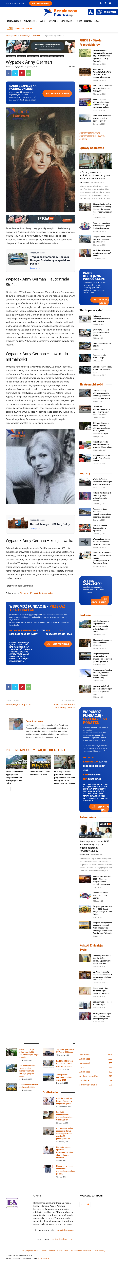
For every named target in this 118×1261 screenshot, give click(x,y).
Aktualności (29, 21)
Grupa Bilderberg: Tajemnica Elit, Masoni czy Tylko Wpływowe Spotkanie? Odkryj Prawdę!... (102, 56)
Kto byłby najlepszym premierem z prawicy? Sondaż (102, 253)
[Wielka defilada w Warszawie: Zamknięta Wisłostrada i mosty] (85, 482)
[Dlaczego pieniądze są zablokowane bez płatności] (85, 643)
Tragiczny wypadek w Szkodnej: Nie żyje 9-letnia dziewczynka (102, 225)
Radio (42, 21)
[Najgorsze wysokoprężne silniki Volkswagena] (85, 319)
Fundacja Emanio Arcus (58, 1250)
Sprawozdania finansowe (81, 1250)
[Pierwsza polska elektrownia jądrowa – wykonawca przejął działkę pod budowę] (85, 102)
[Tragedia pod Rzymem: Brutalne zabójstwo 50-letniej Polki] (85, 239)
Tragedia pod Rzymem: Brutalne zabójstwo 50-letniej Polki (102, 239)
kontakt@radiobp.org (62, 1239)
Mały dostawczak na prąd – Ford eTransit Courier (101, 458)
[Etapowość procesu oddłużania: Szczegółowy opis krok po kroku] (48, 1169)
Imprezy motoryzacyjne (89, 132)
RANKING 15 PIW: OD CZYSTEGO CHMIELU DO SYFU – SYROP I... (64, 1063)
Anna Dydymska (16, 67)
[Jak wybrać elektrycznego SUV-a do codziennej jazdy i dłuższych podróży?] (85, 409)
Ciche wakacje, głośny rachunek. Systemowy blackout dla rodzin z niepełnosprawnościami (102, 209)
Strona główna (14, 21)
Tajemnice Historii (56, 56)
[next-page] (12, 789)
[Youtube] (110, 3)
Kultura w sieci (33, 56)
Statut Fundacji (99, 1250)
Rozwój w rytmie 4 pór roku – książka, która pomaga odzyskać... (102, 1016)
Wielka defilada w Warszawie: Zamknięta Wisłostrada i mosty (102, 481)
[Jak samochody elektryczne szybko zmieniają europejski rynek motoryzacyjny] (85, 393)
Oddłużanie (98, 602)
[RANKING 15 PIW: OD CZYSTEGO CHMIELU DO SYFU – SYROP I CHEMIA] (48, 1064)
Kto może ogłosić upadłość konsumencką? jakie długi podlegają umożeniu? (64, 1152)
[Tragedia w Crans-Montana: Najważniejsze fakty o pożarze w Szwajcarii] (85, 512)
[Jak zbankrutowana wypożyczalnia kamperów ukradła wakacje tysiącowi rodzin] (16, 762)
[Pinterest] (22, 73)
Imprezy (84, 473)
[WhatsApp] (28, 73)
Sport (79, 21)
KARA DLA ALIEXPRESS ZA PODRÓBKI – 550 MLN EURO (102, 88)
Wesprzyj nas (60, 644)
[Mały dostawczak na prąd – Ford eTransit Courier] (85, 458)
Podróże (85, 615)
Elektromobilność (91, 384)
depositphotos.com (65, 1230)
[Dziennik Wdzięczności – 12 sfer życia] (85, 1005)
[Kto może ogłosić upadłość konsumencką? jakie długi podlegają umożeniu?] (48, 1150)
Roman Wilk (84, 854)
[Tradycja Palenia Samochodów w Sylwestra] (85, 528)
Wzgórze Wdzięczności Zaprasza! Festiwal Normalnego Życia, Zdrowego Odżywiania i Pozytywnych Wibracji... (102, 928)
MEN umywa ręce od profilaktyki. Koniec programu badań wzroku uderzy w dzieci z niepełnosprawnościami (64, 777)
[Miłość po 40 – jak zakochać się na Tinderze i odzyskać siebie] (85, 991)
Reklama (88, 21)
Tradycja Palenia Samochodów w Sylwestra (100, 528)
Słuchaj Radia (42, 3)
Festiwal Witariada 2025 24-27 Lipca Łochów (100, 895)
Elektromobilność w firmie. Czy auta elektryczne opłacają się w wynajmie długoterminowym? (101, 428)
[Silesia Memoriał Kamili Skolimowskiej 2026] (40, 762)
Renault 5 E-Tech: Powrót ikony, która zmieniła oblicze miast (102, 444)
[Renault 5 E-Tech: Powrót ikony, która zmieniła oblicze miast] (85, 445)
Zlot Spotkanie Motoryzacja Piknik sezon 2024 (64, 1077)
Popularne (44, 56)
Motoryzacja (25, 35)
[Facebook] (105, 3)
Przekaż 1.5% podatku (23, 28)
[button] (101, 3)
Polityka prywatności (30, 1250)
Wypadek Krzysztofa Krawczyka (36, 593)
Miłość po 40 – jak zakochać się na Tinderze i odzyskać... (102, 990)
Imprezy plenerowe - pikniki (90, 837)
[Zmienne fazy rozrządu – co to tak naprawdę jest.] (85, 370)
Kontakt (44, 1250)
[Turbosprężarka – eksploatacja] (85, 358)
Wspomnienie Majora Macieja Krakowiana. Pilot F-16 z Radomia (101, 541)
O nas (96, 21)
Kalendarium (87, 817)
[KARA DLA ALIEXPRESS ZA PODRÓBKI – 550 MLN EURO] (85, 88)
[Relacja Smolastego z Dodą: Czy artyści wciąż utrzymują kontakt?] (85, 496)
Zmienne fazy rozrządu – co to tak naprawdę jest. (102, 369)
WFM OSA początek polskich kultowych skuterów (101, 332)
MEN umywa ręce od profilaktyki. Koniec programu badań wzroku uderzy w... (95, 175)
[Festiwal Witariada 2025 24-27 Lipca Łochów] (85, 895)
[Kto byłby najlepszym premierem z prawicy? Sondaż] (85, 253)
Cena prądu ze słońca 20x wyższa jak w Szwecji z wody (102, 118)
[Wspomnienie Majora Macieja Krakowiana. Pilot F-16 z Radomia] (85, 542)
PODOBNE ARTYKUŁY (20, 750)
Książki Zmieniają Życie (91, 947)
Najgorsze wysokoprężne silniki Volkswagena (101, 318)
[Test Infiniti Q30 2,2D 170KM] (85, 346)
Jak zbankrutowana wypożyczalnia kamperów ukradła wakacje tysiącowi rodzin (14, 777)
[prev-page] (7, 789)
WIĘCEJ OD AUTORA (51, 750)
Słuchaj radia (59, 93)
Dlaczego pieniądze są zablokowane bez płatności (102, 642)
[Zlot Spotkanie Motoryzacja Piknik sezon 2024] (48, 1077)
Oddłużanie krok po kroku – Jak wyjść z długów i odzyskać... (64, 1101)
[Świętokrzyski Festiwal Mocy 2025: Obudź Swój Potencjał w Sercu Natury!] (85, 909)
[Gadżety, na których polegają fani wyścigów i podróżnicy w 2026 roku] (85, 689)
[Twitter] (15, 73)
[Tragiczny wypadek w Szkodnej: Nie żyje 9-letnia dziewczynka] (85, 226)
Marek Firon (84, 182)
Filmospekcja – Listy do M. (18, 704)
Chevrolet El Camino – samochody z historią (64, 706)
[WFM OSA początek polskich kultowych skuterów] (85, 333)
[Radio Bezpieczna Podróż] (60, 12)
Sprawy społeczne (91, 148)
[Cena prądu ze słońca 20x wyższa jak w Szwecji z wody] (85, 118)
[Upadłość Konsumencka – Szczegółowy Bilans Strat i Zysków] (48, 1115)
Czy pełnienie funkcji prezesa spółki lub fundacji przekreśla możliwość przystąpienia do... (64, 1133)
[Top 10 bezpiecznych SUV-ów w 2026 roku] (48, 1052)
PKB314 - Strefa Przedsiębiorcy (90, 42)
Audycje (52, 21)
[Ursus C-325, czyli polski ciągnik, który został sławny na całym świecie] (11, 1052)
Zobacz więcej (43, 1258)
